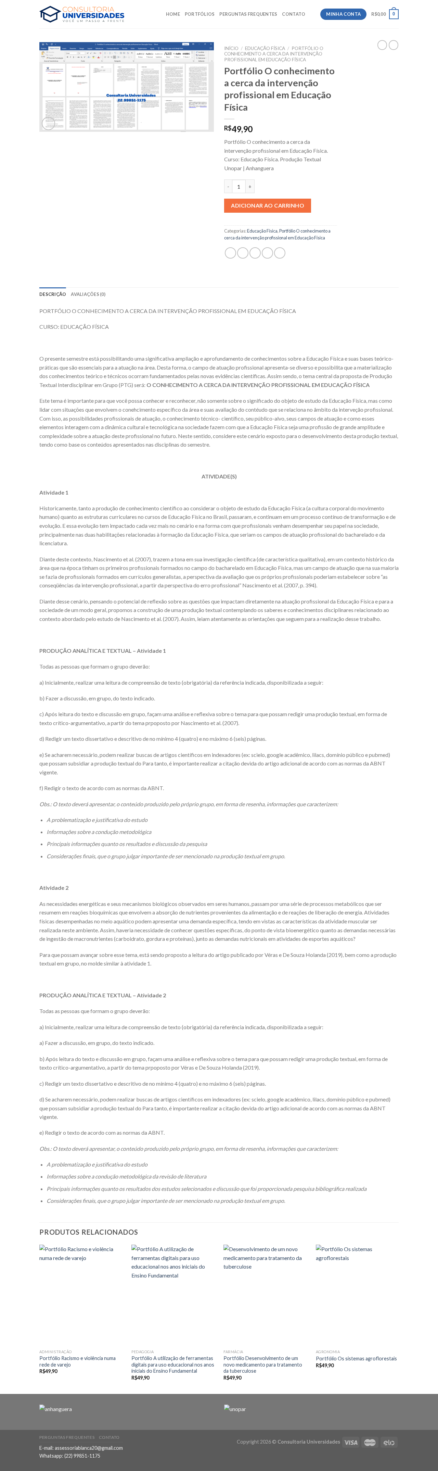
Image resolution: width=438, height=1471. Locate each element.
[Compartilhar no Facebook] (230, 253)
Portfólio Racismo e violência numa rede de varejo (77, 1361)
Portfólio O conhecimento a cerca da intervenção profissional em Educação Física (273, 54)
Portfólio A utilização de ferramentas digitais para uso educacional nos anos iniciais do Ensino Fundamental (172, 1364)
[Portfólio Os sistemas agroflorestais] (358, 1295)
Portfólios (200, 14)
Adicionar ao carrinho (267, 205)
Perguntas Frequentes (248, 14)
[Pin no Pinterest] (267, 253)
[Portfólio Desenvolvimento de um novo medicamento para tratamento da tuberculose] (265, 1295)
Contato (293, 14)
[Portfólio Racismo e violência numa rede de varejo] (81, 1295)
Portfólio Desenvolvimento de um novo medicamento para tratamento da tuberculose (262, 1364)
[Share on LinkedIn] (279, 253)
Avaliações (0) (88, 294)
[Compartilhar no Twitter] (242, 253)
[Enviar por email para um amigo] (255, 253)
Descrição (52, 294)
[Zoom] (48, 123)
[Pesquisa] (312, 14)
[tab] (52, 294)
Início (231, 48)
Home (173, 14)
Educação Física (265, 48)
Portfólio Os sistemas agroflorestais (356, 1358)
